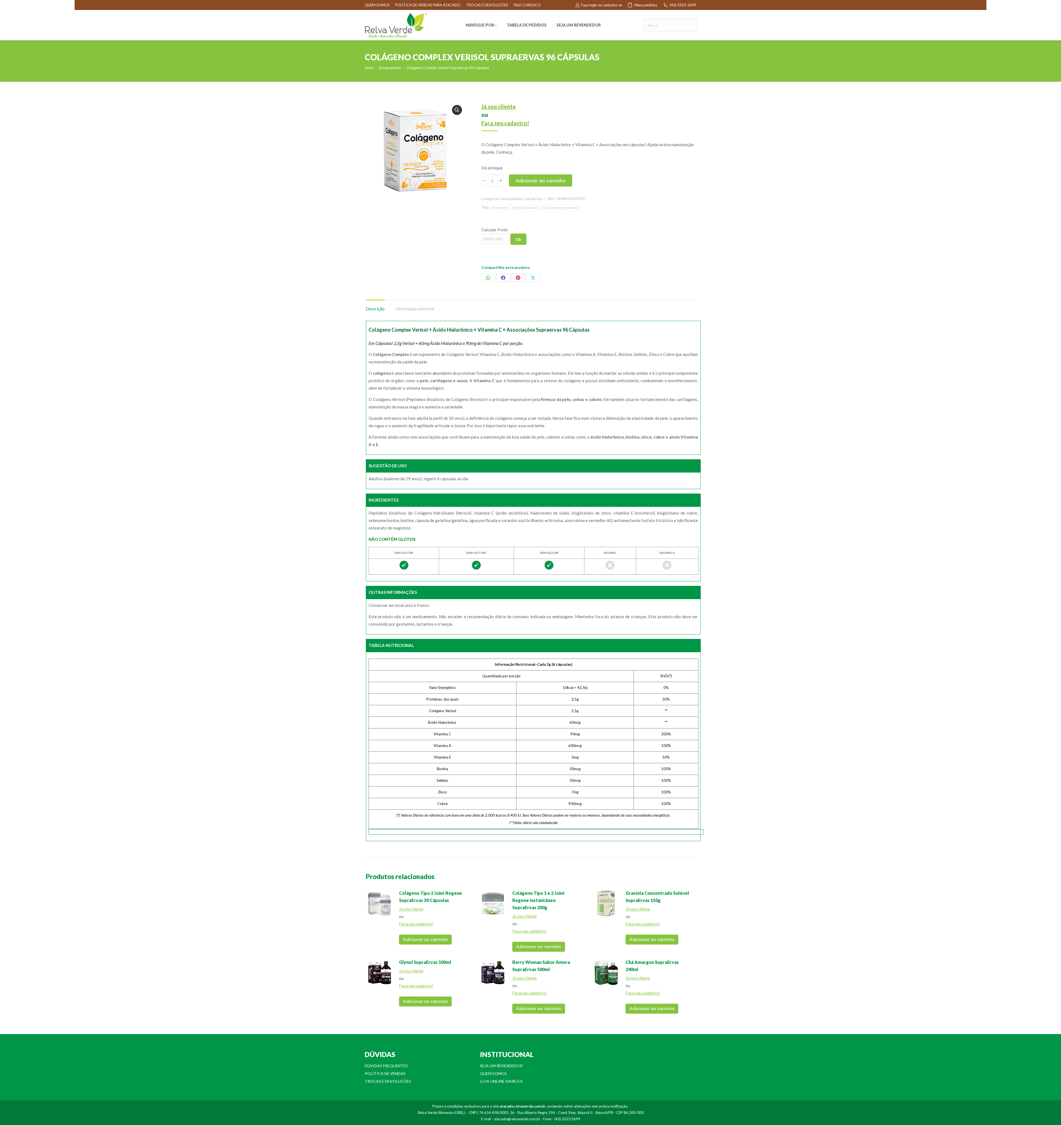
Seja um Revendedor (501, 1065)
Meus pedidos (645, 5)
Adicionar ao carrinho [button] (425, 939)
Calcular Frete (494, 229)
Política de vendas (385, 1073)
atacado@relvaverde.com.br (517, 1119)
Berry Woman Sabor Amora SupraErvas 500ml (541, 965)
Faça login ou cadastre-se (601, 5)
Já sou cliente (498, 106)
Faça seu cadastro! (505, 123)
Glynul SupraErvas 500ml (425, 962)
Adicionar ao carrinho (541, 180)
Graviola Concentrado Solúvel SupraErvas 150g (657, 896)
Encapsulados (512, 198)
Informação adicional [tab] (415, 308)
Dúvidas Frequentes (386, 1065)
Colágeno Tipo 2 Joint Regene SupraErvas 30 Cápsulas (430, 896)
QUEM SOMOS (377, 5)
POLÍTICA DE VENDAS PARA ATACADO (428, 5)
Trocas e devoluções (388, 1081)
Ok (518, 239)
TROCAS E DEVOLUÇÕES (487, 5)
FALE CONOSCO (527, 5)
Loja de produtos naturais (560, 207)
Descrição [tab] (375, 308)
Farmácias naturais (525, 207)
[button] (457, 110)
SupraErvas (533, 198)
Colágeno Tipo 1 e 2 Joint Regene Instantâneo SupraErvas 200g (538, 900)
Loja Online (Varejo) (501, 1081)
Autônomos (500, 207)
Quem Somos (493, 1073)
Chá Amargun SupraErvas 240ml (652, 965)
